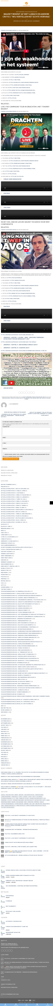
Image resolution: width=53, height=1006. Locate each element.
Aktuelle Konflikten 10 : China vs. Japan (13, 490)
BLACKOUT (4, 524)
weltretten (39, 803)
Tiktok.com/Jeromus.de (7, 803)
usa (30, 803)
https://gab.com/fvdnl (12, 95)
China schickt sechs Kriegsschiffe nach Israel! (19, 842)
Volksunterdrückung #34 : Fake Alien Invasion (15, 650)
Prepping (3, 578)
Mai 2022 (3, 756)
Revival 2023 (4, 580)
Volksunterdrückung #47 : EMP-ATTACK (13, 679)
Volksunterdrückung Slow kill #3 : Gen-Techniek (16, 703)
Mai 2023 (3, 731)
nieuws (34, 398)
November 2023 (5, 718)
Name (4, 437)
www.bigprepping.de (10, 805)
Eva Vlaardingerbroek (8, 545)
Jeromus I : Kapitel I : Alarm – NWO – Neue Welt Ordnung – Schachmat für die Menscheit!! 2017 (24, 338)
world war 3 (46, 803)
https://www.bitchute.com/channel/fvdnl (21, 92)
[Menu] (2, 4)
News (25, 1002)
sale (9, 979)
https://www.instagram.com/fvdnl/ (20, 85)
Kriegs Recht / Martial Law (9, 566)
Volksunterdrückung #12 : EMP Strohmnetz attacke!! (17, 622)
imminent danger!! (6, 562)
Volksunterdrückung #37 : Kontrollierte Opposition (17, 656)
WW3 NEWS (4, 712)
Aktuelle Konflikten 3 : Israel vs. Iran (12, 507)
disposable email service (8, 779)
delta (34, 796)
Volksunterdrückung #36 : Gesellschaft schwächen (17, 654)
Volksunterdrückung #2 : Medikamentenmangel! (16, 639)
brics (2, 530)
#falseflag (4, 486)
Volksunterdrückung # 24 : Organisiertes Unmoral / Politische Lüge (22, 599)
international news (18, 800)
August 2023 (4, 725)
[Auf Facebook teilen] (19, 393)
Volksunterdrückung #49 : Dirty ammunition (15, 683)
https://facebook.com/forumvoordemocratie (23, 82)
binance (3, 776)
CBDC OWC (4, 532)
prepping (36, 802)
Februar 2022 (5, 762)
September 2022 (5, 748)
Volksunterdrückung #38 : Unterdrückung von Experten (19, 658)
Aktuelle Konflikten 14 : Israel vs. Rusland (14, 501)
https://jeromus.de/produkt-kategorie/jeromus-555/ (17, 334)
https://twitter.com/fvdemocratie (19, 87)
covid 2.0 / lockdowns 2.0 (9, 536)
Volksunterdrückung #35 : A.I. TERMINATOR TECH (15, 652)
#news (16, 794)
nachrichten (29, 398)
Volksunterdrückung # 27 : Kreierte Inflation (15, 606)
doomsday (39, 796)
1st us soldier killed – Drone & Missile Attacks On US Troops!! (24, 855)
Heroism (3, 560)
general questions (7, 553)
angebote (3, 979)
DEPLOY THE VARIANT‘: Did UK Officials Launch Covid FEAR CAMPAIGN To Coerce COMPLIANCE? (40, 414)
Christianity (5, 534)
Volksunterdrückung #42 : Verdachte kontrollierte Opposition (21, 668)
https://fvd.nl (12, 98)
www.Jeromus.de (21, 805)
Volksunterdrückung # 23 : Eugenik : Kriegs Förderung (18, 597)
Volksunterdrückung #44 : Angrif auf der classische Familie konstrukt (23, 673)
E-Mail (5, 443)
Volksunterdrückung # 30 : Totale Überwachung (16, 612)
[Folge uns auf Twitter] (7, 950)
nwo (38, 398)
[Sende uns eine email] (9, 950)
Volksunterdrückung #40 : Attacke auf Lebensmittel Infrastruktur (22, 664)
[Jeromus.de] (26, 4)
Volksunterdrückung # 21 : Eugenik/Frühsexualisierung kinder (20, 595)
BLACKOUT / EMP (5, 526)
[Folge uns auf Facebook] (2, 950)
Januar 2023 (4, 739)
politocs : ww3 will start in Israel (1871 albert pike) (21, 846)
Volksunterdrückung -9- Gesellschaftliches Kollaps (17, 593)
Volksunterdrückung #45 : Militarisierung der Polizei (17, 677)
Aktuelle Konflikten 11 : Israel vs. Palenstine (15, 495)
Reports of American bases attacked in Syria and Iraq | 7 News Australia (27, 819)
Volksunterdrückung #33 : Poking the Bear (14, 648)
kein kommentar (6, 564)
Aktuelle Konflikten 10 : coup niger (12, 492)
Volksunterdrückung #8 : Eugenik (11, 694)
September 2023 (5, 723)
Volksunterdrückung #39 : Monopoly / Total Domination (19, 660)
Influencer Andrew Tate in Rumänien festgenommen (24, 776)
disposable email (6, 772)
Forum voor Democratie (8, 30)
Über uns (21, 1002)
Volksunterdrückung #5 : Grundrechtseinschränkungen (18, 685)
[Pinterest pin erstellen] (26, 393)
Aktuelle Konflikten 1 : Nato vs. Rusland (13, 488)
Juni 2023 (3, 729)
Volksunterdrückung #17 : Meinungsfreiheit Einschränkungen (20, 633)
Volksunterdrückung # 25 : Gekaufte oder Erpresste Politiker (20, 601)
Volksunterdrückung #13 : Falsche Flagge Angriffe (17, 624)
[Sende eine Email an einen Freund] (24, 393)
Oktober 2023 (5, 721)
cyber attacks (5, 539)
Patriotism (28, 11)
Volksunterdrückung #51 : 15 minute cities (14, 689)
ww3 (2, 805)
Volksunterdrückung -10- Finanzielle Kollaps (15, 591)
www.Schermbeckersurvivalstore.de (36, 805)
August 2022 (4, 750)
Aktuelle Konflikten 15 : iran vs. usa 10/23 (13, 503)
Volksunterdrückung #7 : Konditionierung (14, 692)
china (20, 796)
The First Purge (5, 589)
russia (41, 802)
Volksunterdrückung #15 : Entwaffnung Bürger (16, 629)
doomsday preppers (6, 798)
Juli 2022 (3, 752)
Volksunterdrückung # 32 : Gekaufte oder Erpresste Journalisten (21, 616)
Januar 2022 (4, 765)
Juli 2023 (3, 727)
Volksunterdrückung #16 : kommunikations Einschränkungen (20, 631)
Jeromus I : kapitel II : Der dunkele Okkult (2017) (20, 344)
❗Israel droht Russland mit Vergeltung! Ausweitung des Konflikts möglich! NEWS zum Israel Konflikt (26, 780)
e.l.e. (14, 798)
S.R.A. (2, 583)
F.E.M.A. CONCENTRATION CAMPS (10, 549)
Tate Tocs (6, 207)
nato (44, 800)
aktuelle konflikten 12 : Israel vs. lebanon (14, 497)
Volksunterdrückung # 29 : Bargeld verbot (14, 610)
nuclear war (20, 802)
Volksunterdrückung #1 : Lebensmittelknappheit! (16, 618)
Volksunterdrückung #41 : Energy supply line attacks (17, 666)
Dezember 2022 (5, 741)
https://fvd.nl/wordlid (14, 277)
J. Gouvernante (36, 21)
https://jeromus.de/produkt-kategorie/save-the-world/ (18, 342)
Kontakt (29, 1002)
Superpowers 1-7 (6, 587)
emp (17, 798)
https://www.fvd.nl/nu (17, 77)
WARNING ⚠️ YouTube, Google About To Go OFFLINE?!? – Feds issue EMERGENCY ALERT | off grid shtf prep (26, 787)
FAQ (33, 1002)
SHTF (2, 585)
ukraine (26, 803)
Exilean (3, 783)
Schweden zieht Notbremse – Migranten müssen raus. (21, 829)
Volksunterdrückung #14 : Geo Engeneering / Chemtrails (18, 627)
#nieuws (21, 794)
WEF (2, 705)
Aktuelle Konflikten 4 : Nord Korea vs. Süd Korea (16, 509)
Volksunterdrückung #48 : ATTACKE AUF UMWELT (16, 681)
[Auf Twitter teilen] (22, 393)
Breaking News (5, 528)
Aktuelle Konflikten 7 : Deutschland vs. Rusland (16, 518)
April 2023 (4, 733)
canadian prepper (5, 796)
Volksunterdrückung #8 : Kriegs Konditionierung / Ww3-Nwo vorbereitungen (25, 696)
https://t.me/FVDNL (14, 79)
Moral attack (5, 568)
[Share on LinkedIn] (29, 393)
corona (25, 796)
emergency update (6, 543)
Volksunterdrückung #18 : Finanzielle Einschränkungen (18, 635)
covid (29, 796)
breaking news (6, 398)
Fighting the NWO (6, 551)
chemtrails (15, 796)
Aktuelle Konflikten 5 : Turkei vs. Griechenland (15, 513)
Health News (5, 786)
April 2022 (4, 758)
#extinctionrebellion (8, 484)
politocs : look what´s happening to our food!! (20, 815)
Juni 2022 (3, 754)
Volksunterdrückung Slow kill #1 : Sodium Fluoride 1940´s (19, 699)
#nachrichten (10, 794)
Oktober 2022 (5, 746)
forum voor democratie (12, 179)
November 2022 (5, 744)
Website (5, 448)
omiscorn (30, 802)
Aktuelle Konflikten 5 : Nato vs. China (12, 511)
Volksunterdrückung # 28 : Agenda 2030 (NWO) (15, 608)
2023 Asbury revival (29, 794)
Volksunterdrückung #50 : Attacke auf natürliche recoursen (20, 687)
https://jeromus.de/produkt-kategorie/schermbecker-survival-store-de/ (24, 350)
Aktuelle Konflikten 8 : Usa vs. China (12, 520)
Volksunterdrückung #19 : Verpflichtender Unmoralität (19, 637)
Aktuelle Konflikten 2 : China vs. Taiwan (13, 505)
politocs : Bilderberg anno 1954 (14, 833)
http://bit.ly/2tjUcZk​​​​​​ (17, 176)
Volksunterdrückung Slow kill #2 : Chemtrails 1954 (17, 701)
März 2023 (4, 735)
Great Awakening (20, 11)
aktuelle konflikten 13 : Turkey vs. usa (13, 499)
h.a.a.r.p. (10, 800)
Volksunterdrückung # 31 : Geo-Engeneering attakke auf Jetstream (22, 614)
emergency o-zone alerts (9, 541)
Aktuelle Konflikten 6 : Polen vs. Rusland (14, 515)
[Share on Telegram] (33, 393)
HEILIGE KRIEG (8, 388)
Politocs (6, 193)
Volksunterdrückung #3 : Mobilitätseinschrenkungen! (18, 645)
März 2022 (4, 760)
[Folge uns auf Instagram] (4, 950)
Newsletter (4, 570)
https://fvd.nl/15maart (22, 74)
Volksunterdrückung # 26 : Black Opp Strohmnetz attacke (19, 603)
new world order (6, 802)
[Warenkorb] (51, 4)
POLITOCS (4, 576)
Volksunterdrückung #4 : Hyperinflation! (14, 662)
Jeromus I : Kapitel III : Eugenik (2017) (16, 347)
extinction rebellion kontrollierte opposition (16, 547)
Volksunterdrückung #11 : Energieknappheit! (15, 620)
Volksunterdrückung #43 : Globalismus (13, 671)
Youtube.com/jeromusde (7, 807)
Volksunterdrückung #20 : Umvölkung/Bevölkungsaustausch (20, 641)
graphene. (4, 800)
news (48, 800)
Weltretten (34, 11)
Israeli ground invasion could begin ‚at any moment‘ (24, 783)
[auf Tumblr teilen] (31, 393)
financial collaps (24, 798)
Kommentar (6, 426)
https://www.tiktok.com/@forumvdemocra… (21, 90)
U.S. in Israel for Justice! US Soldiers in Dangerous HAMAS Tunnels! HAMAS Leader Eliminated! (25, 773)
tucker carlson (19, 803)
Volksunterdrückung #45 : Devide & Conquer (15, 675)
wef (40, 398)
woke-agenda (5, 710)
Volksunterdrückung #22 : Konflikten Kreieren (15, 643)
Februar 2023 (5, 737)
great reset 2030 (6, 557)
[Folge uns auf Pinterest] (11, 950)
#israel (3, 794)
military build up (29, 800)
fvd (24, 398)
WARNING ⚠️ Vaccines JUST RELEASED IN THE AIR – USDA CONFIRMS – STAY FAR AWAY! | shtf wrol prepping (26, 851)
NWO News (4, 572)
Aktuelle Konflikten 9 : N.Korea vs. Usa (13, 522)
